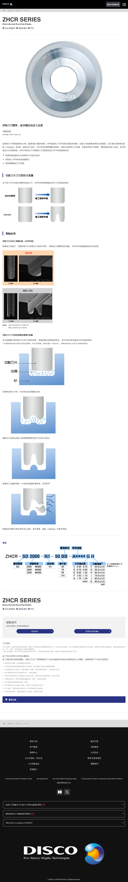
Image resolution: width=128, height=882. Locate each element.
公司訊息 (94, 752)
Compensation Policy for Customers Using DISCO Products (102, 779)
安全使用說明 (10, 28)
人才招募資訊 (33, 763)
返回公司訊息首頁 (113, 4)
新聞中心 (33, 752)
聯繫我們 (94, 763)
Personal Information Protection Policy (19, 779)
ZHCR (26, 10)
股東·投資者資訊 (94, 758)
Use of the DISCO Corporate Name (65, 779)
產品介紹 (10, 10)
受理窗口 (33, 769)
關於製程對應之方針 (64, 783)
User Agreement (42, 779)
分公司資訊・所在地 (33, 758)
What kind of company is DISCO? (19, 823)
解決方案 (94, 741)
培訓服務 (94, 746)
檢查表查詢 (23, 28)
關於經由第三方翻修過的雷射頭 (18, 814)
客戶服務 (33, 746)
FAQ (32, 28)
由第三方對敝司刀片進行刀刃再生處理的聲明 (23, 805)
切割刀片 (19, 10)
